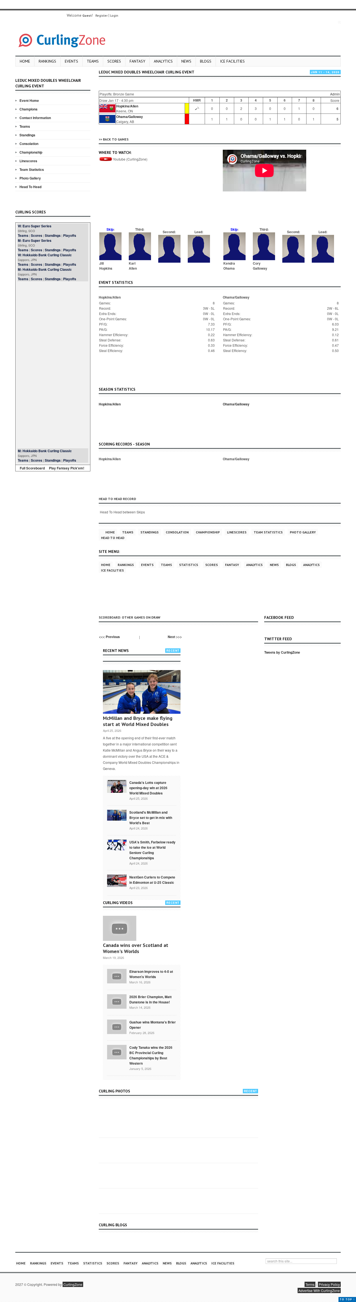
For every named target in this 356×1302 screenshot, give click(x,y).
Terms (310, 1284)
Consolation (28, 143)
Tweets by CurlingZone (282, 652)
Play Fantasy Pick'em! (66, 468)
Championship (30, 152)
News (186, 61)
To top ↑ (347, 1299)
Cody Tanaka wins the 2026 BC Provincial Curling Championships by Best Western (150, 1055)
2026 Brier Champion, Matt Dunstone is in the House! (150, 999)
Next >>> (175, 636)
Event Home (29, 100)
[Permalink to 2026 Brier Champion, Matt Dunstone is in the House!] (117, 1001)
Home (25, 61)
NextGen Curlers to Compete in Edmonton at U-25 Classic (152, 880)
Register (101, 15)
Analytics (163, 61)
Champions (28, 109)
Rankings (47, 61)
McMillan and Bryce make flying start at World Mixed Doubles (137, 721)
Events (71, 61)
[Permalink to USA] (117, 844)
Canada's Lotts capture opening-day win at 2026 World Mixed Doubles (148, 788)
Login (114, 15)
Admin (335, 94)
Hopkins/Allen (127, 106)
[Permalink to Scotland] (117, 815)
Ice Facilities (232, 61)
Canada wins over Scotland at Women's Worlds (135, 948)
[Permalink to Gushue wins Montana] (117, 1026)
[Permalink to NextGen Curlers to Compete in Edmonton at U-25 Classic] (117, 880)
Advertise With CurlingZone (319, 1290)
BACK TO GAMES (115, 139)
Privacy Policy (329, 1284)
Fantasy (137, 61)
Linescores (28, 160)
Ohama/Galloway (129, 116)
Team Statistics (31, 169)
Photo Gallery (30, 178)
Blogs (205, 61)
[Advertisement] (53, 364)
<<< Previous (109, 636)
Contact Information (35, 117)
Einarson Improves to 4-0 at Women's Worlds (151, 974)
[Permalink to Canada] (117, 786)
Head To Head (30, 186)
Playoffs (69, 235)
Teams (93, 61)
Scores (114, 61)
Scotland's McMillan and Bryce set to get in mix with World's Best (150, 817)
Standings (27, 134)
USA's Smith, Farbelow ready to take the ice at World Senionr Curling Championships (152, 850)
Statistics (188, 565)
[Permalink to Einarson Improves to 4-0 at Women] (117, 976)
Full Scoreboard (32, 468)
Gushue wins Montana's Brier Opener (152, 1025)
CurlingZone (72, 1284)
